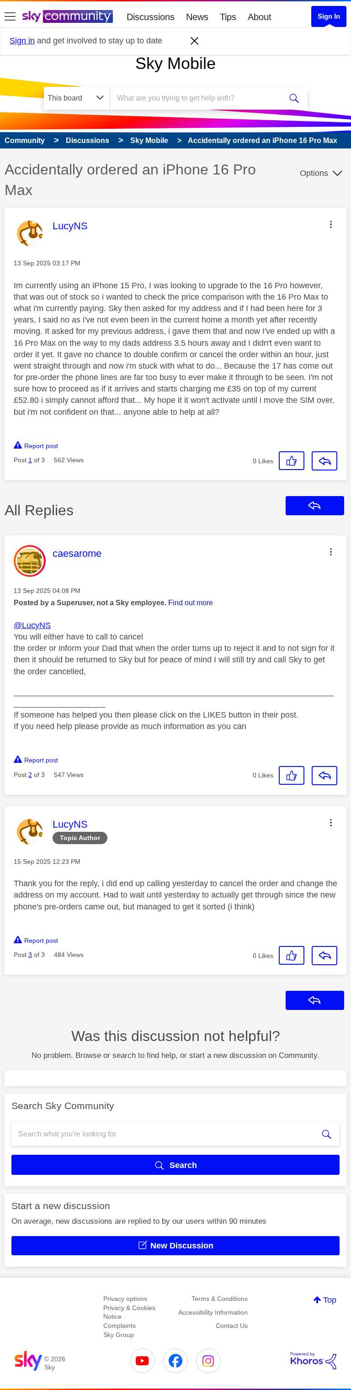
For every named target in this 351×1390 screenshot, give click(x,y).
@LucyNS (32, 625)
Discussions (151, 17)
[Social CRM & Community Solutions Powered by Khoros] (313, 1360)
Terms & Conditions (219, 1298)
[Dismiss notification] (194, 41)
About (259, 17)
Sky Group (118, 1334)
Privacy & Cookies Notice (129, 1312)
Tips (228, 17)
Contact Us (232, 1325)
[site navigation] (10, 17)
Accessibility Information (213, 1312)
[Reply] (324, 460)
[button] (330, 224)
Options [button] (314, 173)
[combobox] (198, 98)
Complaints (119, 1325)
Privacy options (125, 1298)
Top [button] (329, 1300)
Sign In (329, 16)
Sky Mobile (175, 63)
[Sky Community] (67, 16)
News (197, 17)
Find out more (190, 603)
